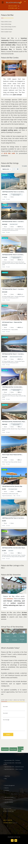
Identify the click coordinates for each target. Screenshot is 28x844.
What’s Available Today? (6, 32)
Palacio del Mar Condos (6, 22)
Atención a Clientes (8, 802)
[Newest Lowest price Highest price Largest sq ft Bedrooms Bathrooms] (6, 169)
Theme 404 (17, 837)
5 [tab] (16, 188)
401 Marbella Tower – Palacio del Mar (12, 322)
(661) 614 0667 (13, 6)
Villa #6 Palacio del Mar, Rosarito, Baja (12, 486)
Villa (14, 495)
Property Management (9, 785)
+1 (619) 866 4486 (8, 153)
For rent (18, 495)
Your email (5, 713)
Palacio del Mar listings (6, 24)
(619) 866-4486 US (7, 822)
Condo (3, 199)
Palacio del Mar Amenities (7, 29)
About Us (6, 788)
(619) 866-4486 (12, 8)
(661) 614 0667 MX (7, 820)
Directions (13, 749)
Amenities (5, 749)
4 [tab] (15, 188)
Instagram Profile (15, 840)
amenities (10, 598)
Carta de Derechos (8, 799)
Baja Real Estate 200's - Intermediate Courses (12, 763)
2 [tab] (12, 188)
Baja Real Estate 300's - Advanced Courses (14, 767)
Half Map (17, 169)
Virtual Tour (4, 175)
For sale (8, 199)
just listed (4, 469)
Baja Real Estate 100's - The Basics (12, 760)
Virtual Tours (7, 776)
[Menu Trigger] (3, 2)
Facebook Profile (12, 840)
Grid (14, 169)
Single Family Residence (7, 495)
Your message (6, 720)
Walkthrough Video (6, 177)
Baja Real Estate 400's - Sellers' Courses (13, 769)
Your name (5, 706)
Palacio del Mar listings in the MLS (8, 27)
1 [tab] (11, 188)
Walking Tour (21, 749)
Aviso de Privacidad (8, 797)
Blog (5, 778)
